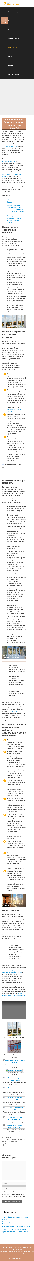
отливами (13, 711)
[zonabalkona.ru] (17, 3)
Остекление (12, 48)
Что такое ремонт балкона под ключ (14, 1229)
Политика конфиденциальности (17, 1258)
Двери (10, 65)
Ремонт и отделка (14, 12)
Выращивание (13, 74)
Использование (14, 39)
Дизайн (10, 21)
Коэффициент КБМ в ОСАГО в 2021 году (16, 1226)
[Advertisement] (17, 97)
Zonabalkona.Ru (7, 1247)
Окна (10, 57)
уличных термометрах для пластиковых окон (13, 996)
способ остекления (10, 146)
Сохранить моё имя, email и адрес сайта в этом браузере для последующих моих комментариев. (14, 1194)
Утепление (12, 30)
